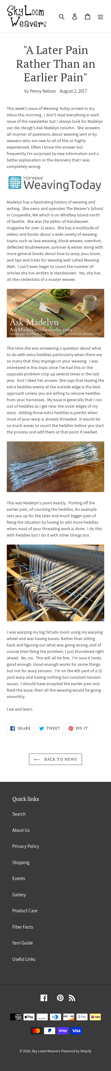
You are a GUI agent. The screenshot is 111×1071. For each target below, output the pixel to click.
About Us (21, 830)
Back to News (60, 759)
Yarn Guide (22, 943)
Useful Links (23, 959)
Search (19, 814)
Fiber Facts (22, 927)
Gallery (19, 895)
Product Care (24, 911)
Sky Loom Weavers (46, 1051)
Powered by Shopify (76, 1051)
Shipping (21, 862)
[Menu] (100, 16)
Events (18, 878)
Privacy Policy (25, 846)
